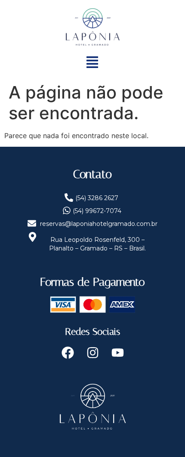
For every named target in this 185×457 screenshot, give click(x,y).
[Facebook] (67, 352)
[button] (92, 63)
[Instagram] (92, 352)
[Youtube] (117, 352)
